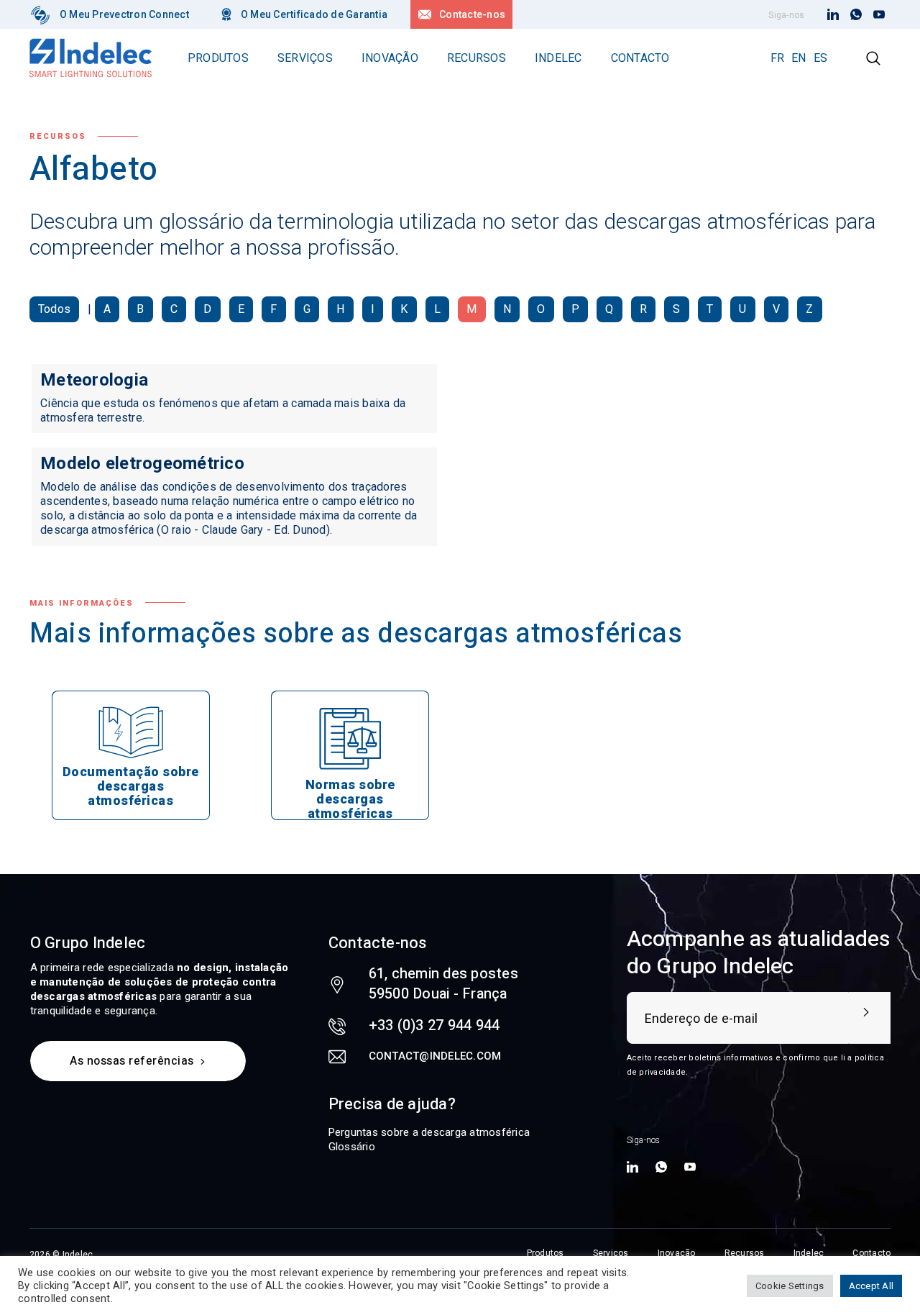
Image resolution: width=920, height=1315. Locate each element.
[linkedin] (833, 15)
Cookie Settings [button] (789, 1285)
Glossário (351, 1146)
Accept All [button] (871, 1285)
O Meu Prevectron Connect (124, 14)
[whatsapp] (856, 15)
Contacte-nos (472, 14)
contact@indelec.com (435, 1056)
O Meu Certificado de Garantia (314, 14)
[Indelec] (40, 14)
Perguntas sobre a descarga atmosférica (429, 1132)
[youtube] (879, 15)
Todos (54, 309)
